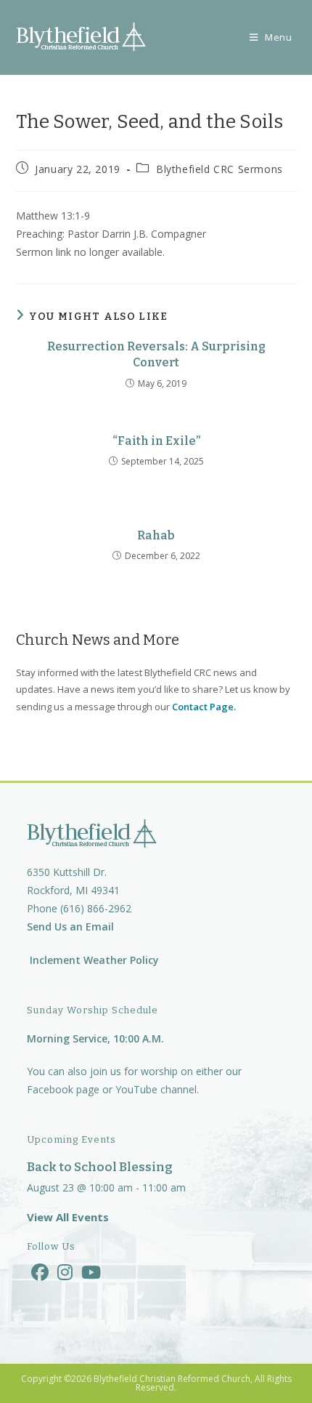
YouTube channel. (157, 1089)
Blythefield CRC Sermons (219, 169)
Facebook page (63, 1089)
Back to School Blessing (100, 1167)
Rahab (156, 535)
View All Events (68, 1217)
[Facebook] (40, 1271)
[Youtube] (91, 1271)
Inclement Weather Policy (93, 960)
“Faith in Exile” (156, 441)
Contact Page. (204, 706)
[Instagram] (65, 1271)
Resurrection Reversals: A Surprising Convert (156, 354)
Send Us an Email (70, 926)
